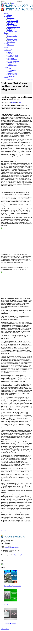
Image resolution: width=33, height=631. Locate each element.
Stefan (19, 102)
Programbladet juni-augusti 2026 (12, 586)
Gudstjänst (7, 604)
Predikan (13, 102)
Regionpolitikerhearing (10, 623)
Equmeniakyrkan (18, 554)
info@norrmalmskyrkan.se (12, 547)
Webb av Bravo (5, 629)
